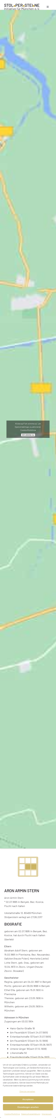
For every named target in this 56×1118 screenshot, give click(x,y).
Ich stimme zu (28, 435)
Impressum (47, 1114)
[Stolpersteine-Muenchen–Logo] (21, 5)
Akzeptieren (28, 1099)
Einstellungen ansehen (28, 1107)
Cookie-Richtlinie (12, 1114)
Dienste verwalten (27, 1091)
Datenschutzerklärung (30, 1114)
